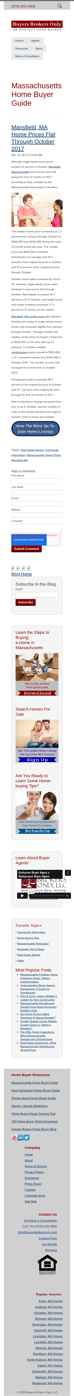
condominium (19, 352)
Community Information (31, 932)
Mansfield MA (19, 460)
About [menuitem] (39, 48)
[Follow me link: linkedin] (20, 1139)
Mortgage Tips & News (30, 949)
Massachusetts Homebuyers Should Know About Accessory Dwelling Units (38, 1007)
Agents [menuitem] (35, 40)
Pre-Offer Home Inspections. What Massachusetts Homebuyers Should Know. (37, 1036)
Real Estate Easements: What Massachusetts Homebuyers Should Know (38, 1046)
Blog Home (21, 574)
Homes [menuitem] (19, 40)
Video (20, 960)
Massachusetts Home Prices (44, 455)
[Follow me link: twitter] (27, 1139)
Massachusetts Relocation (33, 943)
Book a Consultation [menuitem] (27, 56)
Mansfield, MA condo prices (27, 316)
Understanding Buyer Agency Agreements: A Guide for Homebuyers (37, 989)
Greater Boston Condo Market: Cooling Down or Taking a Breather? (38, 1025)
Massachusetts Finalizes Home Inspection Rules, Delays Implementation (39, 978)
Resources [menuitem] (21, 48)
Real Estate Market (32, 450)
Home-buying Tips (28, 937)
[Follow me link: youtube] (14, 1139)
